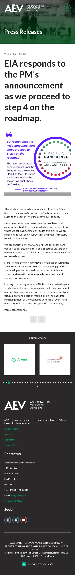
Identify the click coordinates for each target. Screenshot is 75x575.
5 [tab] (14, 382)
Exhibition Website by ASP (40, 564)
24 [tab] (63, 382)
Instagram (7, 520)
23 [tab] (60, 382)
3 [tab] (9, 383)
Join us (7, 434)
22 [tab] (58, 382)
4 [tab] (12, 382)
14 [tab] (37, 382)
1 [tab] (3, 382)
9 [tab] (25, 382)
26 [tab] (68, 382)
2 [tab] (6, 382)
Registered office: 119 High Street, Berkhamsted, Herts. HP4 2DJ (36, 552)
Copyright (9, 439)
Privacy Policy (11, 445)
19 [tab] (50, 382)
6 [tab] (17, 382)
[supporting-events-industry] (24, 11)
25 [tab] (65, 382)
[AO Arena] (19, 359)
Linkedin (15, 520)
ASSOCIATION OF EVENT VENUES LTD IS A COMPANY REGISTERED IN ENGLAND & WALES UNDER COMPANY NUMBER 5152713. (36, 546)
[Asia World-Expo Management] (55, 359)
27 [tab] (71, 382)
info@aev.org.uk (18, 495)
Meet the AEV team (13, 500)
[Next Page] (42, 319)
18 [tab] (48, 382)
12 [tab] (32, 382)
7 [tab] (20, 382)
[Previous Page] (33, 319)
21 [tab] (55, 382)
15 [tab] (40, 382)
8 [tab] (22, 382)
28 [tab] (37, 386)
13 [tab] (35, 382)
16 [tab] (43, 382)
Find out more (11, 428)
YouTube (23, 520)
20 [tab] (53, 382)
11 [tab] (30, 382)
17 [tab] (45, 382)
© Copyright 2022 (29, 556)
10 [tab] (27, 382)
